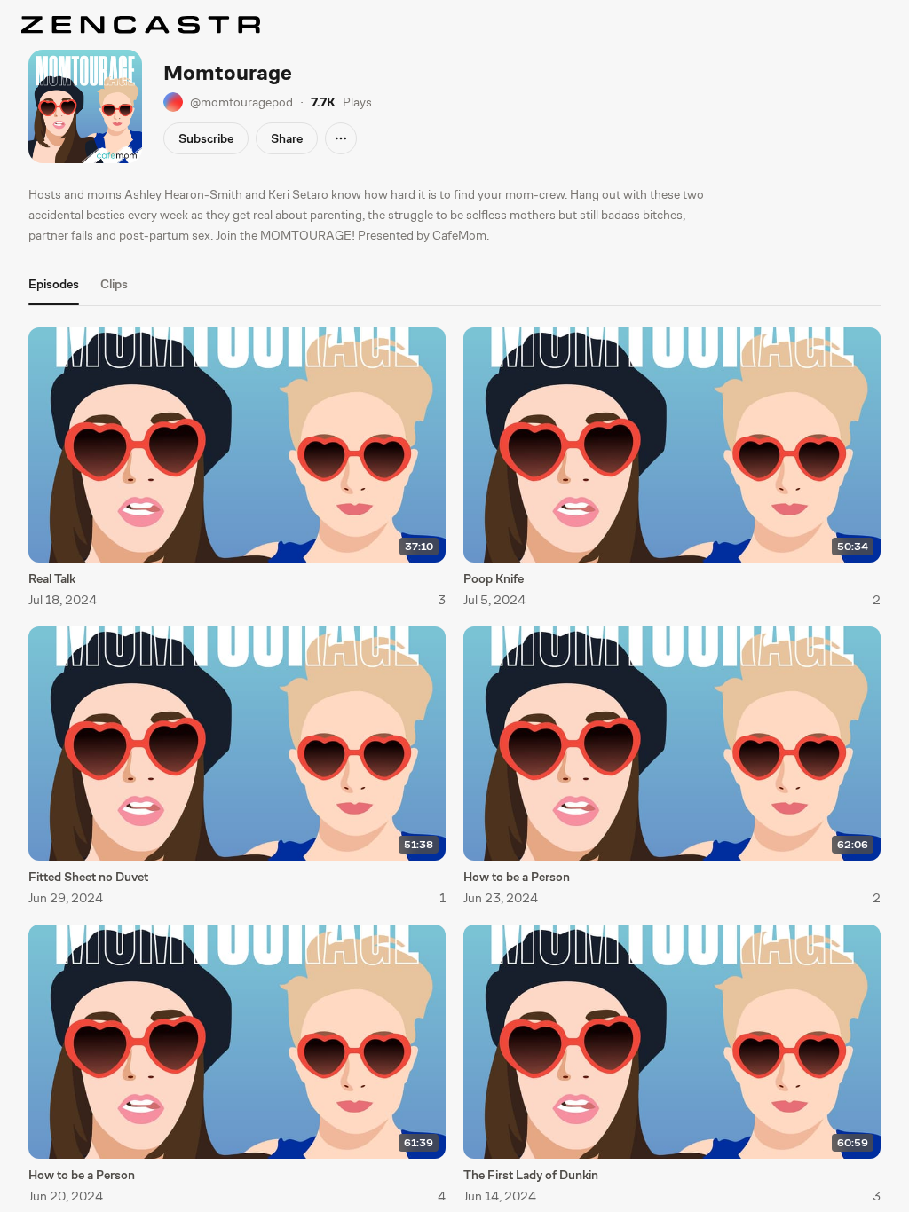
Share (287, 138)
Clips (114, 284)
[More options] (341, 138)
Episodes (53, 284)
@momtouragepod (241, 102)
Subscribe (205, 138)
